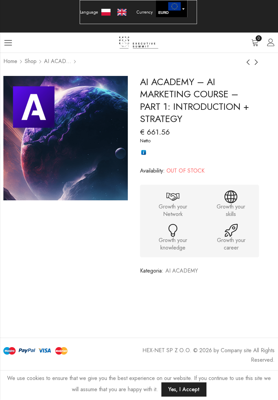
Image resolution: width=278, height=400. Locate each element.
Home (10, 61)
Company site (236, 350)
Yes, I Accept (184, 389)
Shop (31, 61)
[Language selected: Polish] (117, 12)
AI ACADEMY (57, 61)
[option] (123, 12)
